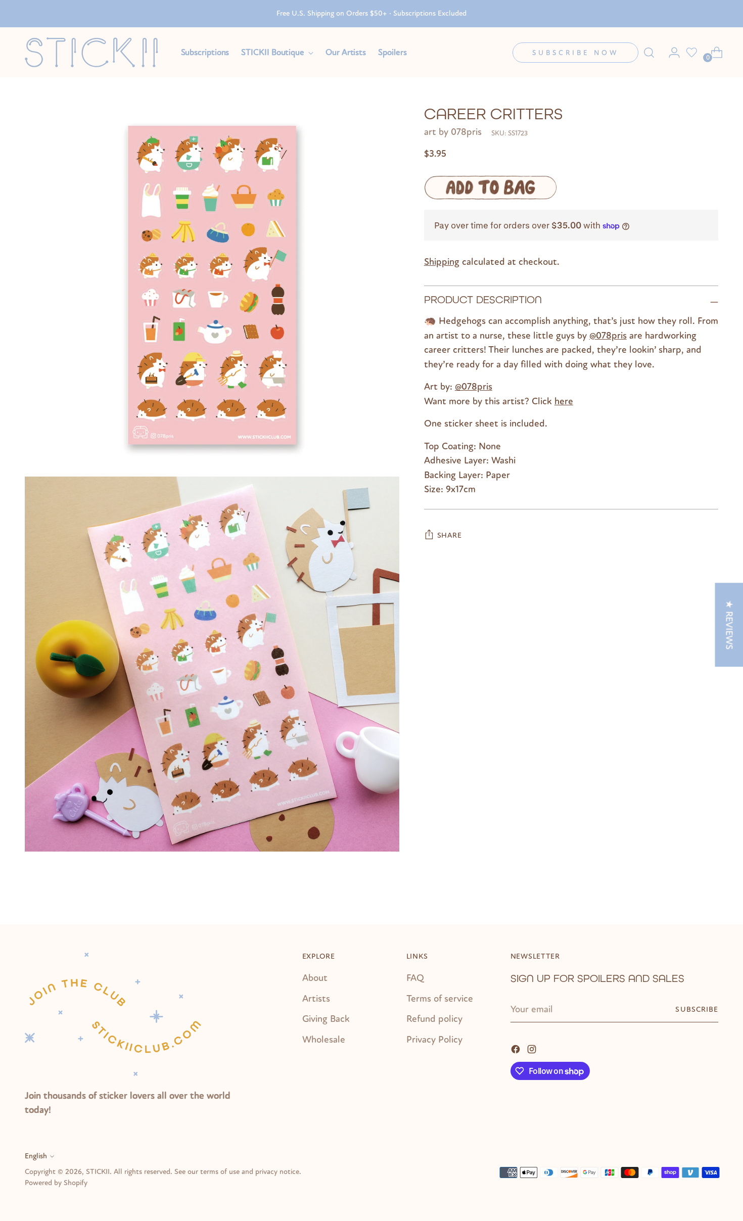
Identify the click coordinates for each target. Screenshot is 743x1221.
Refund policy (434, 1018)
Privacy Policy (434, 1039)
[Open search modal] (649, 52)
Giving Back (326, 1018)
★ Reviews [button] (728, 624)
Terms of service (439, 998)
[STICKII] (95, 52)
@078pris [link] (608, 335)
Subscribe (696, 1009)
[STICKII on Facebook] (516, 1049)
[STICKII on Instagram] (533, 1049)
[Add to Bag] (490, 187)
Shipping (441, 262)
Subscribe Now (575, 53)
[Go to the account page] (670, 52)
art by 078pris (453, 132)
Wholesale (323, 1039)
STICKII (98, 1171)
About (315, 977)
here (563, 401)
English (36, 1156)
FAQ (415, 977)
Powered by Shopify (56, 1183)
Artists (316, 998)
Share (449, 535)
